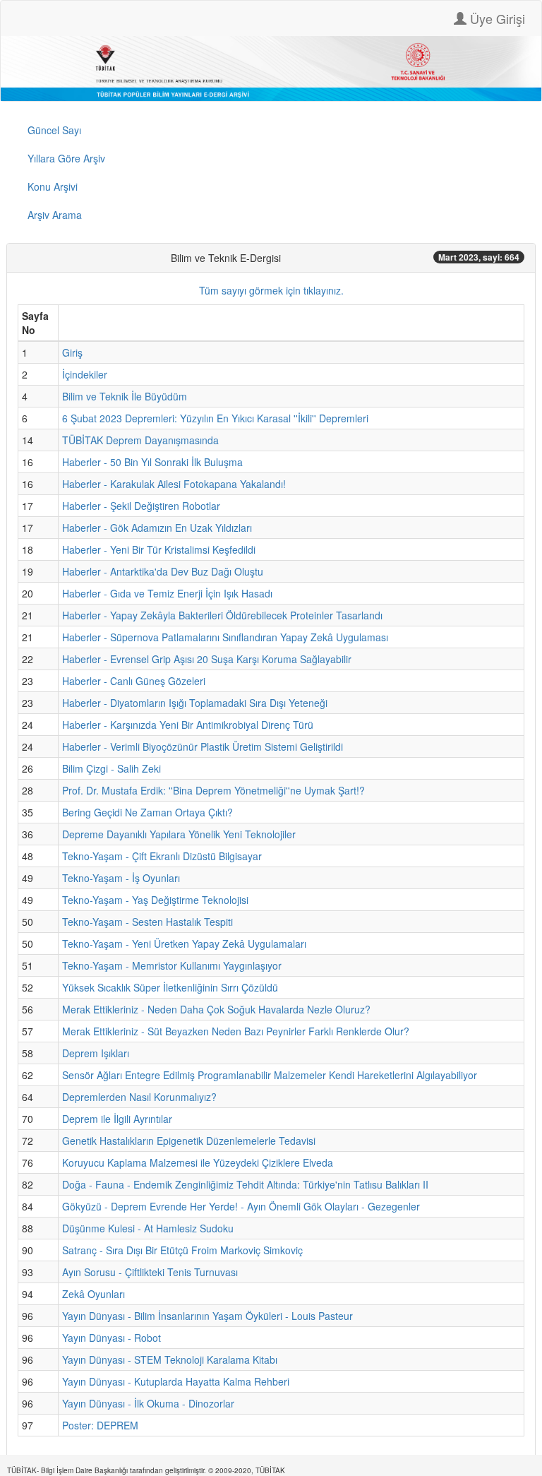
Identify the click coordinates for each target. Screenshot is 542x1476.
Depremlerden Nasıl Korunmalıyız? (139, 1097)
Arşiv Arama (55, 215)
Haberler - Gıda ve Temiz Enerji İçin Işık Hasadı (167, 593)
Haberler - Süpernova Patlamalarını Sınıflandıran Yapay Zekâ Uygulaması (225, 637)
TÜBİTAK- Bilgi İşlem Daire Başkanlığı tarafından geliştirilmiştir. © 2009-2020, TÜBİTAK (146, 1470)
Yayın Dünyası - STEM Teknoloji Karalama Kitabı (169, 1359)
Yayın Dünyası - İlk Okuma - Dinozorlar (148, 1403)
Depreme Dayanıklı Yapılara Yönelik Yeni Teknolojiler (179, 834)
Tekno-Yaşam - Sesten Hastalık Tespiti (147, 922)
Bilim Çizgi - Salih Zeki (111, 768)
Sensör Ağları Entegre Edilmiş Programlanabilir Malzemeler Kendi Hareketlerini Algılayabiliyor (269, 1075)
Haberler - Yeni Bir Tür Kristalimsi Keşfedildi (158, 549)
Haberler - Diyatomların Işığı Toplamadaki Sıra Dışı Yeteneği (194, 703)
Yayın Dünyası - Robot (111, 1338)
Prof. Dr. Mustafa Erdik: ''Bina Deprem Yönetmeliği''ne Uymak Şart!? (213, 790)
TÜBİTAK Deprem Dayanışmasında (140, 440)
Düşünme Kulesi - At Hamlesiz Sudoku (148, 1228)
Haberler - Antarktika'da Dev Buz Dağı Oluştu (162, 571)
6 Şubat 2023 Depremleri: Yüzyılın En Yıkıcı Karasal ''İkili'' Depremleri (215, 418)
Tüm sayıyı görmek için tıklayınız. (271, 290)
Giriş (72, 352)
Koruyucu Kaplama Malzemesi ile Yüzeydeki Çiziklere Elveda (197, 1162)
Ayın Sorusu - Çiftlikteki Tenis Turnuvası (150, 1272)
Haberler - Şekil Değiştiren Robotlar (141, 506)
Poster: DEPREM (100, 1425)
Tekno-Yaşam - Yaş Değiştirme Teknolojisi (155, 900)
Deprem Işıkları (95, 1053)
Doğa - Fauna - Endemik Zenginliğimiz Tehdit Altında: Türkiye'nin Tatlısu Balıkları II (245, 1184)
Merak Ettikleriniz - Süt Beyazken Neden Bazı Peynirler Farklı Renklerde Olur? (235, 1031)
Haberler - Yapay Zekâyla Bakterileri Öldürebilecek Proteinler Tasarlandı (222, 615)
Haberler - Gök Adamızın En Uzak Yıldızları (157, 527)
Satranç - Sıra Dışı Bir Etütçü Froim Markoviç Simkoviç (182, 1250)
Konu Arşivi (53, 186)
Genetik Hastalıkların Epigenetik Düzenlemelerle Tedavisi (188, 1140)
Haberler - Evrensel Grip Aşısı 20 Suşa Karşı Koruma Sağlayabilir (206, 659)
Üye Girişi (495, 18)
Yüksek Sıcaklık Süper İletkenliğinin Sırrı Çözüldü (170, 987)
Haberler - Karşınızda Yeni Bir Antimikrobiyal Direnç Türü (187, 725)
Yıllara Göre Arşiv (66, 158)
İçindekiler (84, 374)
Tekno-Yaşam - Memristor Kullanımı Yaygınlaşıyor (172, 965)
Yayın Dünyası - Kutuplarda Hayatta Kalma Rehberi (175, 1381)
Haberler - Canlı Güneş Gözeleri (133, 681)
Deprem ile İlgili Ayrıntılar (117, 1119)
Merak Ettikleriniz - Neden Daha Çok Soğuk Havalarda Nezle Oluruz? (216, 1009)
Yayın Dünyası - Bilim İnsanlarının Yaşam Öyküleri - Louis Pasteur (207, 1316)
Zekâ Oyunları (93, 1294)
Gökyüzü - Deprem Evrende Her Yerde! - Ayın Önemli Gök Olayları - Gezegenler (241, 1206)
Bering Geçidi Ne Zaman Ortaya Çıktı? (147, 812)
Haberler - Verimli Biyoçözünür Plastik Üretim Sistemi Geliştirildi (202, 746)
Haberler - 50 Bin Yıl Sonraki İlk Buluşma (152, 462)
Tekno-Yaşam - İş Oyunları (121, 878)
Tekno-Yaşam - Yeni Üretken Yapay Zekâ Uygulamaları (184, 943)
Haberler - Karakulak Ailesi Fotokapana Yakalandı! (174, 484)
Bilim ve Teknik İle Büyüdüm (124, 396)
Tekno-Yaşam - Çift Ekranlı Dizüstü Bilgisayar (162, 856)
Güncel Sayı (54, 130)
